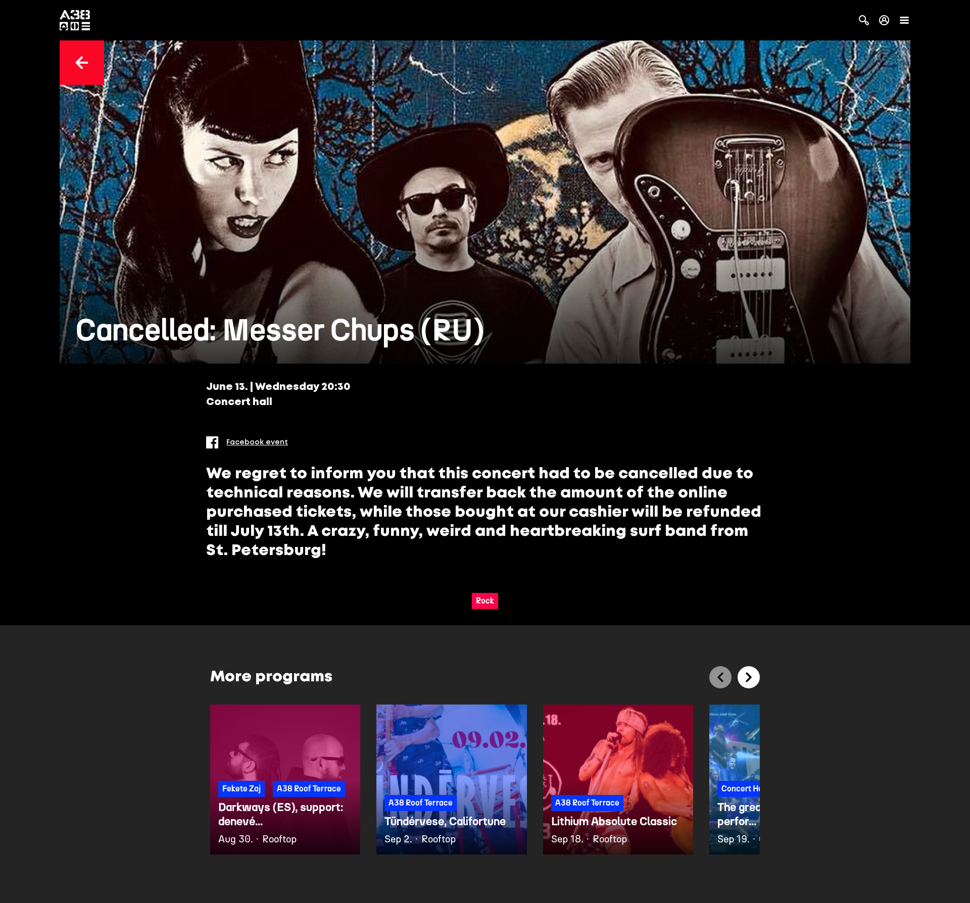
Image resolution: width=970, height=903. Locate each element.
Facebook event (257, 442)
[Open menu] (904, 20)
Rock (485, 601)
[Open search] (864, 20)
